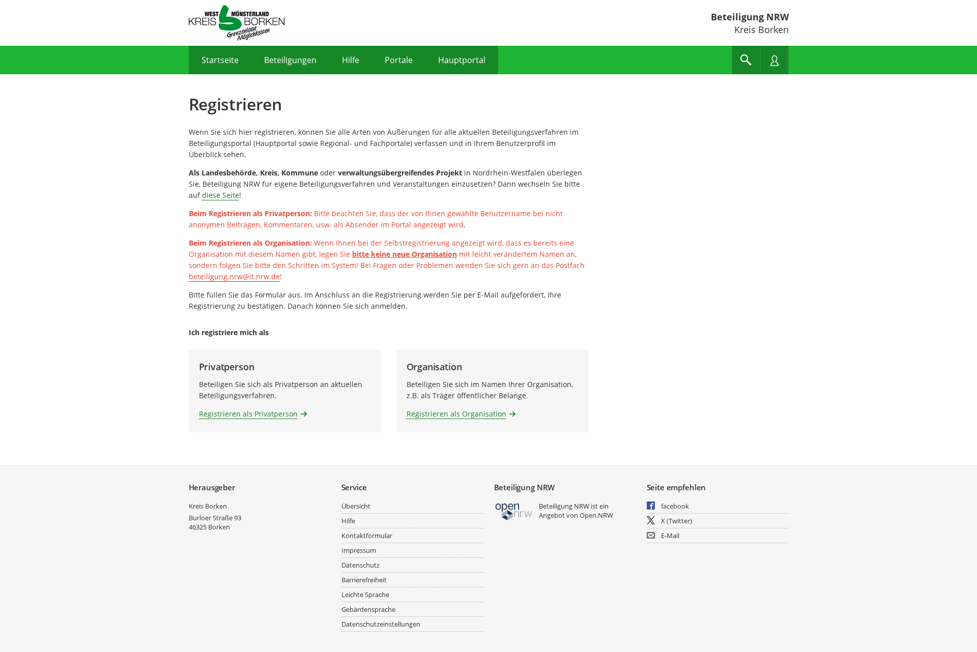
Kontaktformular (366, 535)
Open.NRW (596, 515)
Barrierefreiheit (364, 579)
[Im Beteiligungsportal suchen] (746, 60)
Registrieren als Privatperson (248, 414)
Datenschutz (360, 565)
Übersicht (355, 506)
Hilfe (348, 520)
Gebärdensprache (368, 609)
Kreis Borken (208, 506)
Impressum (358, 550)
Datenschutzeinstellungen (380, 624)
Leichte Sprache (365, 594)
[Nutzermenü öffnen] (774, 60)
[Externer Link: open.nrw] (514, 510)
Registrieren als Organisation (456, 414)
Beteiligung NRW (750, 17)
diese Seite (220, 195)
